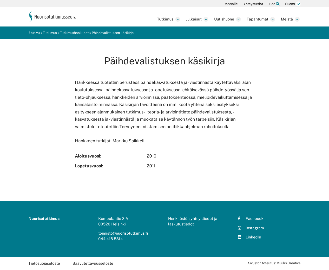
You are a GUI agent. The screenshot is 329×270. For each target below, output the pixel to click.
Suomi (290, 4)
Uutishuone (224, 19)
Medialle (231, 4)
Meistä (287, 19)
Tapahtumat (257, 19)
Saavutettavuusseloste (92, 263)
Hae (272, 4)
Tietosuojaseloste (44, 263)
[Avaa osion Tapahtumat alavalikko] (272, 19)
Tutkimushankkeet (74, 33)
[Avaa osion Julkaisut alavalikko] (206, 19)
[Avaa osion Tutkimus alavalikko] (177, 19)
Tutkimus (165, 19)
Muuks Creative (288, 263)
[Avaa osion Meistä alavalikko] (297, 19)
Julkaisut (194, 19)
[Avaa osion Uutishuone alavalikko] (238, 19)
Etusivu (34, 33)
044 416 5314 (110, 239)
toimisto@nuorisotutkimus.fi (123, 233)
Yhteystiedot (253, 4)
